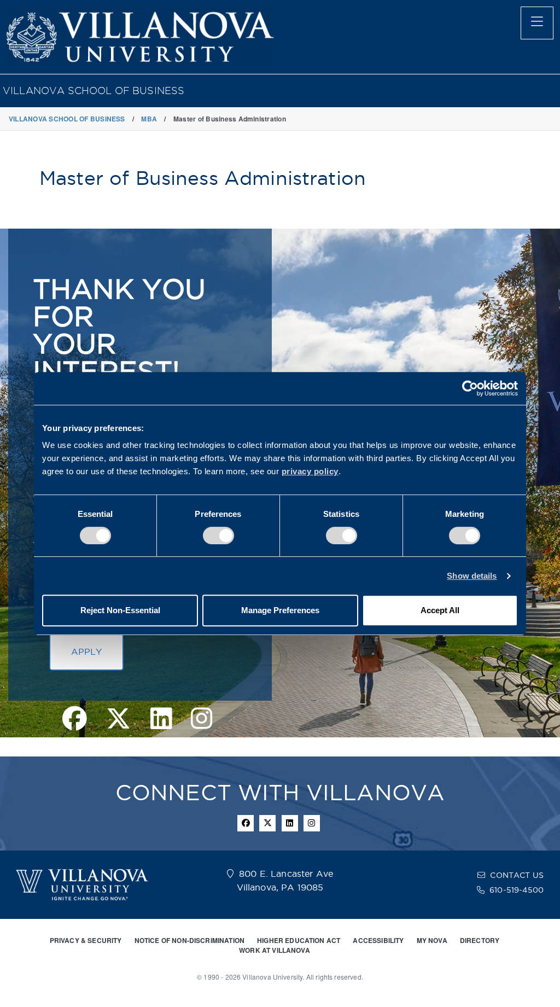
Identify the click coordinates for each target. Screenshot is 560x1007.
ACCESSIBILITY (378, 940)
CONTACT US (517, 875)
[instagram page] (201, 719)
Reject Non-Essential (120, 610)
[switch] (218, 535)
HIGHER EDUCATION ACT (298, 940)
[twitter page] (118, 719)
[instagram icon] (312, 823)
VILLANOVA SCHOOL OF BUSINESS (93, 90)
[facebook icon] (245, 823)
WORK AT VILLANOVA (274, 950)
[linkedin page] (161, 719)
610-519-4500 (516, 890)
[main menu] (537, 23)
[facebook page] (74, 719)
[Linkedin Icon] (290, 823)
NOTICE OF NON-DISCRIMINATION (189, 940)
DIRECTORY (479, 940)
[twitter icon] (267, 823)
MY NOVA (432, 940)
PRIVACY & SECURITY (86, 940)
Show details (472, 575)
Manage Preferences (280, 610)
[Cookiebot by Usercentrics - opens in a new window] (470, 388)
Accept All (440, 610)
